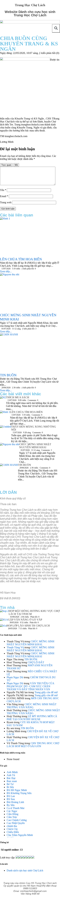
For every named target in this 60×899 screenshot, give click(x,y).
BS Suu (11, 799)
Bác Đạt (11, 778)
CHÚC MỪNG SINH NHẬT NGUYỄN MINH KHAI (35, 446)
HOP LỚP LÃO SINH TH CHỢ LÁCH (28, 625)
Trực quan (6, 165)
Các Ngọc (12, 811)
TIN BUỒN (24, 464)
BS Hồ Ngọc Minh (17, 790)
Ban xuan (12, 781)
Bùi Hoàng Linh (15, 802)
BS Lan (11, 796)
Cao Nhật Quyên (16, 823)
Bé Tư (10, 784)
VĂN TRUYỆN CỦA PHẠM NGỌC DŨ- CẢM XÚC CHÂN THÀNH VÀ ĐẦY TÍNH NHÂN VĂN (30, 686)
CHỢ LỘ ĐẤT (36, 662)
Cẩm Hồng (12, 814)
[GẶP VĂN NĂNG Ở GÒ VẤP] (4, 621)
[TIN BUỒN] (9, 475)
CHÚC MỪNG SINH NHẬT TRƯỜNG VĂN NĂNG (31, 706)
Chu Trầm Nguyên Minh (20, 835)
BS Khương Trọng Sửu (19, 793)
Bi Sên (10, 787)
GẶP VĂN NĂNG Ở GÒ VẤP (25, 619)
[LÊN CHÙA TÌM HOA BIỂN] (5, 417)
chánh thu (12, 826)
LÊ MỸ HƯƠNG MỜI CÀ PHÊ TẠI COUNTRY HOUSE (32, 718)
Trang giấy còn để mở (46, 692)
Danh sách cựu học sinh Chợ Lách (25, 870)
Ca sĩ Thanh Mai (15, 808)
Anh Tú (11, 775)
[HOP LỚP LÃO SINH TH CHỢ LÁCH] (3, 626)
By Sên (10, 805)
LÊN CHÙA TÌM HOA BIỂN (26, 412)
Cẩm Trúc (12, 817)
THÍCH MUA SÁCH (17, 397)
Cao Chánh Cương (17, 820)
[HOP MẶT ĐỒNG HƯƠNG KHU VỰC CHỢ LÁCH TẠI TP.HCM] (4, 612)
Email (4, 196)
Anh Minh (12, 772)
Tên (3, 190)
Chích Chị (12, 829)
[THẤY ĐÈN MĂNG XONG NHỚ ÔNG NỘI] (5, 431)
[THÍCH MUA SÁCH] (3, 398)
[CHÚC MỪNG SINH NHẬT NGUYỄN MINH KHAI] (9, 449)
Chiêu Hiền (13, 832)
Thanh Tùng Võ (15, 647)
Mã (16, 165)
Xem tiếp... (6, 271)
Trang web (5, 202)
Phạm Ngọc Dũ (15, 677)
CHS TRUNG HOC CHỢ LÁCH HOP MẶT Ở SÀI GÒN (33, 745)
